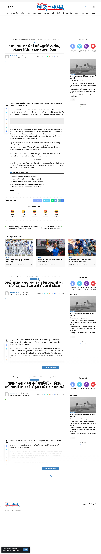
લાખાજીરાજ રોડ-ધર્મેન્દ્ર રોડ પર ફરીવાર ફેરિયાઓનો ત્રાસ (83, 89)
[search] (87, 7)
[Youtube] (93, 48)
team (34, 194)
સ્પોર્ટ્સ (34, 42)
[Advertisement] (50, 25)
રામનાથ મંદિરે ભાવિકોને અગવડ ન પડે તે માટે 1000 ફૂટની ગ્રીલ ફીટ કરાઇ (82, 329)
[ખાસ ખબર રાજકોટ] (50, 7)
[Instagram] (14, 7)
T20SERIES (29, 194)
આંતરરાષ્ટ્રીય (72, 74)
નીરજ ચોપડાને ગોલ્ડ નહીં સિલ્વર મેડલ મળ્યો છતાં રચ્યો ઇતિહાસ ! (26, 187)
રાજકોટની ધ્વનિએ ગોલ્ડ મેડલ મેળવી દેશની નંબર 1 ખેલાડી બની (26, 179)
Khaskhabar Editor (14, 56)
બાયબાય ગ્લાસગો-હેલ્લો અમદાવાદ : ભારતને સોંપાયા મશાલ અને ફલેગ (27, 184)
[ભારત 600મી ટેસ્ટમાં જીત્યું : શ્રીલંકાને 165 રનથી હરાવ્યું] (19, 247)
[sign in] (6, 7)
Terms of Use (15, 550)
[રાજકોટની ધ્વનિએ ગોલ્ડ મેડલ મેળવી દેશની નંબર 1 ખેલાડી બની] (50, 247)
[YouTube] (12, 7)
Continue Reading (50, 367)
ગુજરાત (37, 380)
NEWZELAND (23, 194)
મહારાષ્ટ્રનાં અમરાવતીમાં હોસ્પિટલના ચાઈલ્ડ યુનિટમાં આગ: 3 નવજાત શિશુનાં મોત (83, 333)
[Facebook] (8, 7)
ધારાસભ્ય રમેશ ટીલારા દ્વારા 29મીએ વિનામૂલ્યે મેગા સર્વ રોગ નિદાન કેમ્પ (83, 86)
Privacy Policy (6, 550)
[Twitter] (10, 7)
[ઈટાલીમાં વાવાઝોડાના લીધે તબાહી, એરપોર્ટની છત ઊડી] (83, 67)
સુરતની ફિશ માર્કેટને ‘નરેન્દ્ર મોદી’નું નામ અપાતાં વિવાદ (82, 83)
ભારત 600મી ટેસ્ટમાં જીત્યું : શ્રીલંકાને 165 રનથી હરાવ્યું (23, 176)
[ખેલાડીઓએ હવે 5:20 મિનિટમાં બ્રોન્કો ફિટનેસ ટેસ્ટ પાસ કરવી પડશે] (82, 247)
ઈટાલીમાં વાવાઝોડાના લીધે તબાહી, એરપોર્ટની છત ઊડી (83, 77)
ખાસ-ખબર (33, 279)
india (18, 194)
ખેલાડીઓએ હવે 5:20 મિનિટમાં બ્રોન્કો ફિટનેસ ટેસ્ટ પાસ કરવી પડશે (27, 182)
